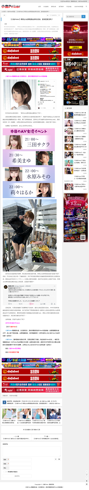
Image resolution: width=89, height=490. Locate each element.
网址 (5, 468)
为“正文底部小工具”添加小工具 (31, 429)
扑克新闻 (46, 6)
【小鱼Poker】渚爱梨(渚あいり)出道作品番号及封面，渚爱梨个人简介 (24, 423)
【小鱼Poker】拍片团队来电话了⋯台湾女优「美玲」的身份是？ (80, 170)
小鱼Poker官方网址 (15, 348)
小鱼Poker (8, 330)
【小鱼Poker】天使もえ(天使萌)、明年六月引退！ (80, 163)
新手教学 (61, 6)
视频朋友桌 (74, 1)
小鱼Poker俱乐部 (82, 1)
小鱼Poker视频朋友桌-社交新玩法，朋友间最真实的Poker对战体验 (26, 76)
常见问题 (68, 6)
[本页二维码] (86, 484)
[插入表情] (55, 459)
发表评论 (54, 15)
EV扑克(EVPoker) (14, 323)
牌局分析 (53, 6)
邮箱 (6, 464)
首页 (39, 6)
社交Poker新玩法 (65, 1)
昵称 (6, 460)
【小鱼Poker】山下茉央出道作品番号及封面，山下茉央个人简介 (53, 423)
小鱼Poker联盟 (78, 6)
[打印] (47, 15)
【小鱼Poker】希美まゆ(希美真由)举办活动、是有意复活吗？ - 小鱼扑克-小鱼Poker (37, 403)
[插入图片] (59, 459)
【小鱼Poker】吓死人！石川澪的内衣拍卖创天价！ (80, 178)
